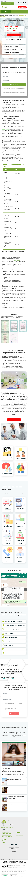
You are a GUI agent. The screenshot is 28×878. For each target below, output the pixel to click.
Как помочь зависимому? (14, 779)
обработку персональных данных (18, 88)
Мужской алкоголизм (13, 787)
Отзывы (4, 840)
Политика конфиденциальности (7, 827)
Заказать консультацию (14, 419)
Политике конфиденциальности (9, 867)
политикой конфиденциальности (17, 92)
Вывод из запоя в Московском (11, 15)
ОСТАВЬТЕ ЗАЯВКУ (14, 35)
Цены (3, 837)
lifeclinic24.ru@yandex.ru (14, 847)
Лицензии (4, 839)
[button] (2, 380)
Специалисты (18, 832)
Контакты (4, 842)
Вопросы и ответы (19, 833)
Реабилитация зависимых (7, 836)
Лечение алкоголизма (6, 833)
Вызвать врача (22, 7)
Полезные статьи (19, 835)
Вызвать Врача (14, 713)
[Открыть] (6, 11)
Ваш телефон (5, 697)
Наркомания (6, 768)
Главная (2, 15)
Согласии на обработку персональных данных (13, 871)
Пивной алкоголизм (13, 805)
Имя (3, 691)
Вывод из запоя (5, 832)
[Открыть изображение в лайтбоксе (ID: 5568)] (14, 589)
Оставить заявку (14, 84)
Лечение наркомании (6, 835)
